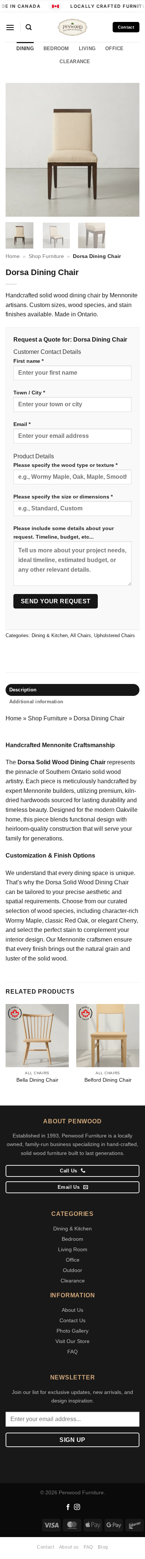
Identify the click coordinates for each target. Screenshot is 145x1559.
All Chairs (80, 635)
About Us (72, 1310)
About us (69, 1547)
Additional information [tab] (36, 701)
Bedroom (72, 1239)
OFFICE (114, 48)
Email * (21, 424)
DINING (25, 48)
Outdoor (72, 1270)
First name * (28, 361)
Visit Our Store (72, 1341)
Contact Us (72, 1320)
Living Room (72, 1249)
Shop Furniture (46, 256)
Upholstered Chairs (114, 635)
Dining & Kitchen (50, 635)
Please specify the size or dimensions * (63, 497)
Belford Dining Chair (108, 1080)
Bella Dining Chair (37, 1080)
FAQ (72, 1352)
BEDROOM (56, 48)
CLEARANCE (74, 61)
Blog (103, 1547)
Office (73, 1260)
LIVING (87, 48)
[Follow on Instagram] (77, 1507)
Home (13, 256)
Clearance (73, 1281)
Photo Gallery (72, 1331)
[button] (10, 27)
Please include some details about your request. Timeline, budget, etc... (63, 532)
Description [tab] (23, 690)
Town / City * (29, 393)
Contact (45, 1547)
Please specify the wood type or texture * (65, 465)
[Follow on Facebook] (68, 1507)
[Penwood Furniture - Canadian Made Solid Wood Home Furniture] (72, 27)
